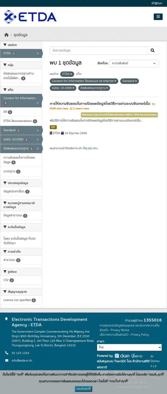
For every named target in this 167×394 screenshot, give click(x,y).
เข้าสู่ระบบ (157, 3)
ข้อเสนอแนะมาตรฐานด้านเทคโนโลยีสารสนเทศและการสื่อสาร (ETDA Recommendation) (119, 114)
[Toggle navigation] (158, 17)
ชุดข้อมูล (20, 35)
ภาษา (100, 341)
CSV (53, 127)
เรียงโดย (102, 63)
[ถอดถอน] (71, 74)
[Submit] (153, 50)
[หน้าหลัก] (6, 35)
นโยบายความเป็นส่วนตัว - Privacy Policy (124, 335)
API (80, 148)
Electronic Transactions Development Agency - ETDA (49, 322)
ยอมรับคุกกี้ (83, 389)
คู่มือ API (92, 148)
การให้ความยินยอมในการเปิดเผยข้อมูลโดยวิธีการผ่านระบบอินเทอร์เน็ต (100, 104)
